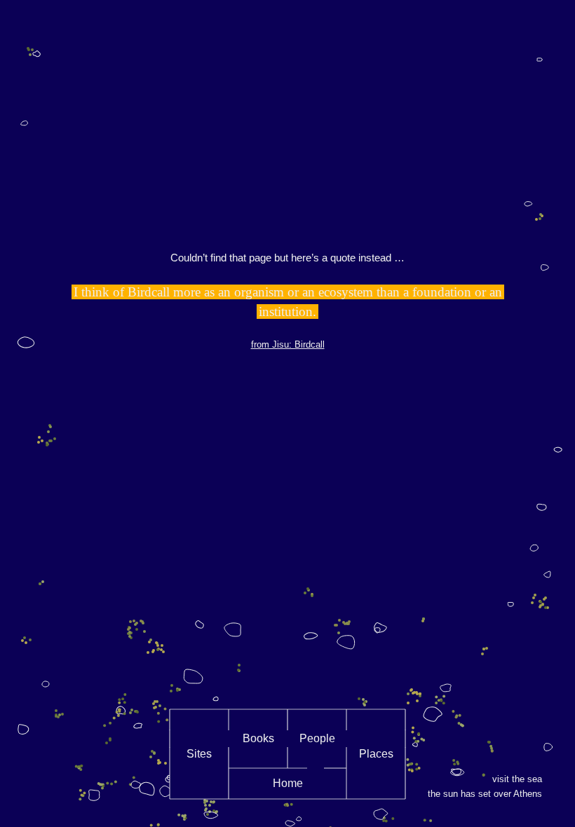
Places (376, 754)
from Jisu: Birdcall (288, 344)
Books (258, 738)
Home (288, 783)
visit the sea (517, 779)
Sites (199, 754)
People (317, 738)
